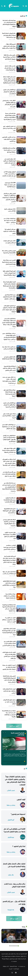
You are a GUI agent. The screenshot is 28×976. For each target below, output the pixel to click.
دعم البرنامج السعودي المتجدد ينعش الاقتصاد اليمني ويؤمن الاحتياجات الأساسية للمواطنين (15, 755)
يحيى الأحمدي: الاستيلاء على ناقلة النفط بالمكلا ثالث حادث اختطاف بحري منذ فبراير (9, 474)
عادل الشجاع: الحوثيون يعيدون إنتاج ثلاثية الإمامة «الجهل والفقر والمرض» (10, 500)
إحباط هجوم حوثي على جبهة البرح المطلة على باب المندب (9, 572)
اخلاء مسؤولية (6, 966)
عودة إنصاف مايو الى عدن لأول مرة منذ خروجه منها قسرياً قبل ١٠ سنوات (10, 220)
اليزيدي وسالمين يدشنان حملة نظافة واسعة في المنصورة (9, 251)
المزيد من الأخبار (13, 726)
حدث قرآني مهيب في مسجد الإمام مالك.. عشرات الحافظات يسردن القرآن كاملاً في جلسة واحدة (9, 380)
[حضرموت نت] (14, 5)
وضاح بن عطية (11, 805)
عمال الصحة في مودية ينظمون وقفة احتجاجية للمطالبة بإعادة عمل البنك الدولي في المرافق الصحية (10, 116)
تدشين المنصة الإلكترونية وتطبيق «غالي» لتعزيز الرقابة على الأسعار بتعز (9, 510)
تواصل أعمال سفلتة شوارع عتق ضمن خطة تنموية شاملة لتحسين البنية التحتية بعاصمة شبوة (9, 631)
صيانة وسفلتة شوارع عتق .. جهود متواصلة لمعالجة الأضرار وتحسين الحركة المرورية (9, 393)
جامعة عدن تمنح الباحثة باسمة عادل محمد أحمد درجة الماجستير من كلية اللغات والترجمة (9, 713)
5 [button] (19, 761)
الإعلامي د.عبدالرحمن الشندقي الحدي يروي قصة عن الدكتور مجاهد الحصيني (10, 547)
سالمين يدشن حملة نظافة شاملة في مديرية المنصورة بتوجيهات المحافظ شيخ (9, 57)
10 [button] (13, 761)
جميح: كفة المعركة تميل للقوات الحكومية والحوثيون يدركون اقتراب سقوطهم (9, 297)
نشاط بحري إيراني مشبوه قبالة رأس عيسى (10, 210)
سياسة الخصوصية (13, 966)
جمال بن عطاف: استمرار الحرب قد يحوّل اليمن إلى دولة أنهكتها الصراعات (10, 68)
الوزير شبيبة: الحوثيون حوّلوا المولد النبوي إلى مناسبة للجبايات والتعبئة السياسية (9, 273)
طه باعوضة (11, 909)
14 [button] (8, 761)
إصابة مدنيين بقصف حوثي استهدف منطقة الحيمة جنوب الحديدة (9, 415)
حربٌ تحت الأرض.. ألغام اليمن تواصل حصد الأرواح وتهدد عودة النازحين (9, 139)
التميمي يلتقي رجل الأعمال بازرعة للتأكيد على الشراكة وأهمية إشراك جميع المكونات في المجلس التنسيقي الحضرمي (9, 197)
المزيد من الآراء (14, 918)
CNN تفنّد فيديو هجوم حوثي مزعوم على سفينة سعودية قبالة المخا (10, 184)
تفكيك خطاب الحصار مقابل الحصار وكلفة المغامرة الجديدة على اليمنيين (14, 866)
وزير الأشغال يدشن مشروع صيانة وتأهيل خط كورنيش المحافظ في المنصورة (9, 405)
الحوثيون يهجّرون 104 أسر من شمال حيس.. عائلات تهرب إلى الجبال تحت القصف (9, 174)
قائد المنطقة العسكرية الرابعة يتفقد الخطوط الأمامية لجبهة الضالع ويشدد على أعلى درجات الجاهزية (9, 608)
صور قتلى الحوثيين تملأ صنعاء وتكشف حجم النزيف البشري (9, 231)
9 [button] (14, 761)
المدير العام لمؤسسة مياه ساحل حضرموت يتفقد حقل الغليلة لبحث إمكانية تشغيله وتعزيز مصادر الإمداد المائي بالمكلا (9, 560)
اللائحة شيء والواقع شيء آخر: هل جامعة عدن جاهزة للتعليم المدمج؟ (14, 830)
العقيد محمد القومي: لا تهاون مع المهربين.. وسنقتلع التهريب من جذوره (9, 619)
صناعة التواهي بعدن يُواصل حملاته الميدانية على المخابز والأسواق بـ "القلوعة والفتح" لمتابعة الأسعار (9, 438)
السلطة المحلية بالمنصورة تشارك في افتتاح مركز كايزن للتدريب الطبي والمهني (9, 368)
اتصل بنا (10, 969)
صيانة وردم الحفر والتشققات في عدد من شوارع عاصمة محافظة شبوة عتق (9, 150)
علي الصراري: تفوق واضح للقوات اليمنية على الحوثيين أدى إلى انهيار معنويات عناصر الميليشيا (9, 308)
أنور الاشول (11, 820)
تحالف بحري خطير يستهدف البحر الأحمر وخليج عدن (9, 241)
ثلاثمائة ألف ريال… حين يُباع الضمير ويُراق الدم (14, 902)
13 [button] (9, 761)
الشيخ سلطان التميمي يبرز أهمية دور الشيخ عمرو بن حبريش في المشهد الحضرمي (9, 643)
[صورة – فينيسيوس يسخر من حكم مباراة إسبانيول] (14, 936)
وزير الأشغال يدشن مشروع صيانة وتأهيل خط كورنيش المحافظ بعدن (9, 91)
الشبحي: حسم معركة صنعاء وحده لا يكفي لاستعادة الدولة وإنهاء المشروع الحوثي (9, 262)
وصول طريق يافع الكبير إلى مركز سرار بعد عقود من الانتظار (9, 702)
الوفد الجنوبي (21, 799)
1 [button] (24, 761)
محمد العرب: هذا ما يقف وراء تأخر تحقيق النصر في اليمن (9, 348)
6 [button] (18, 761)
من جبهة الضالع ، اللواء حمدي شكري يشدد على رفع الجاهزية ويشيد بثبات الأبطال (9, 426)
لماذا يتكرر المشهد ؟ (18, 846)
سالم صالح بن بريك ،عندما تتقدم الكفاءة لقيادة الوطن (14, 885)
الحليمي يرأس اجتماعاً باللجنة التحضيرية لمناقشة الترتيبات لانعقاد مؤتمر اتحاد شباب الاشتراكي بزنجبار (9, 679)
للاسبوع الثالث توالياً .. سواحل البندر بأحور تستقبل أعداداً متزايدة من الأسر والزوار (9, 46)
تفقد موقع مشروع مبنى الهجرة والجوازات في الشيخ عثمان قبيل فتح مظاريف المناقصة (10, 162)
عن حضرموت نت (21, 966)
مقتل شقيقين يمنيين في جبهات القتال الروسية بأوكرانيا (9, 358)
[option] (14, 747)
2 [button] (23, 761)
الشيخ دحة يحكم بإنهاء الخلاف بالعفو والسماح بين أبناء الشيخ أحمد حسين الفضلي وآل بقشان (9, 655)
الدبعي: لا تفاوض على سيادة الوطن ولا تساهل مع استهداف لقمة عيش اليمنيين (9, 667)
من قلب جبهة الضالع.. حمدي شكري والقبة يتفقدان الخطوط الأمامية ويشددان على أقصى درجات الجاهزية (9, 336)
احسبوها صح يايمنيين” (18, 813)
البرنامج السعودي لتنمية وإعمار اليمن (17, 733)
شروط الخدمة (16, 969)
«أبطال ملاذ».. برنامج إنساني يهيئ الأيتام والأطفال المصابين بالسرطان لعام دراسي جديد (9, 103)
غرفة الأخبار (11, 837)
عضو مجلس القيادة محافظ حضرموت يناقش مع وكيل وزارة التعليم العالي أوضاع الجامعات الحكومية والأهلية (9, 80)
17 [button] (4, 761)
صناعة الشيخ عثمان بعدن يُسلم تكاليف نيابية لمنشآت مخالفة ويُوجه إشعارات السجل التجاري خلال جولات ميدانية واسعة (9, 322)
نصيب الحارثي (11, 790)
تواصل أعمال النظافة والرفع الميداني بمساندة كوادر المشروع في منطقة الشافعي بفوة (9, 584)
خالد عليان (11, 875)
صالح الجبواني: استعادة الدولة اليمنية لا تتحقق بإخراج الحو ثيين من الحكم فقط (9, 35)
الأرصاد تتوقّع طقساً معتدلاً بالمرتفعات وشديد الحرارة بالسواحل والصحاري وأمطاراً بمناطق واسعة (9, 285)
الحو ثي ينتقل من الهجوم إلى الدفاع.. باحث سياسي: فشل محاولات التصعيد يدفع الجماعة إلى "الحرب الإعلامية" (9, 462)
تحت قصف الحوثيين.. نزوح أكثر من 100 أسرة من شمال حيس (9, 128)
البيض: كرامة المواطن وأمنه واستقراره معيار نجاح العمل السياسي (9, 691)
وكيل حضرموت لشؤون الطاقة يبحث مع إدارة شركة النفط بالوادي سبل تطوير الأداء (9, 535)
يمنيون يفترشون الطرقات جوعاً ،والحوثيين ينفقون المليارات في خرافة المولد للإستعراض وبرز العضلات (15, 780)
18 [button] (3, 761)
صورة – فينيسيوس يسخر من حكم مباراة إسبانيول (15, 940)
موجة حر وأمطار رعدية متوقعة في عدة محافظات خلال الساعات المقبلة (10, 596)
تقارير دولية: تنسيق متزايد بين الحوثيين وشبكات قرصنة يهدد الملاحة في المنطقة (9, 450)
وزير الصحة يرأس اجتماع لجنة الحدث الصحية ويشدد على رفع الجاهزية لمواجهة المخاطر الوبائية (9, 23)
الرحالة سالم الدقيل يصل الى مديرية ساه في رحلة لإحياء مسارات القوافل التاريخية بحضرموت (9, 522)
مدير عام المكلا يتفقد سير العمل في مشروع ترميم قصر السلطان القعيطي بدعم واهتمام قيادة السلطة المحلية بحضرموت (9, 487)
